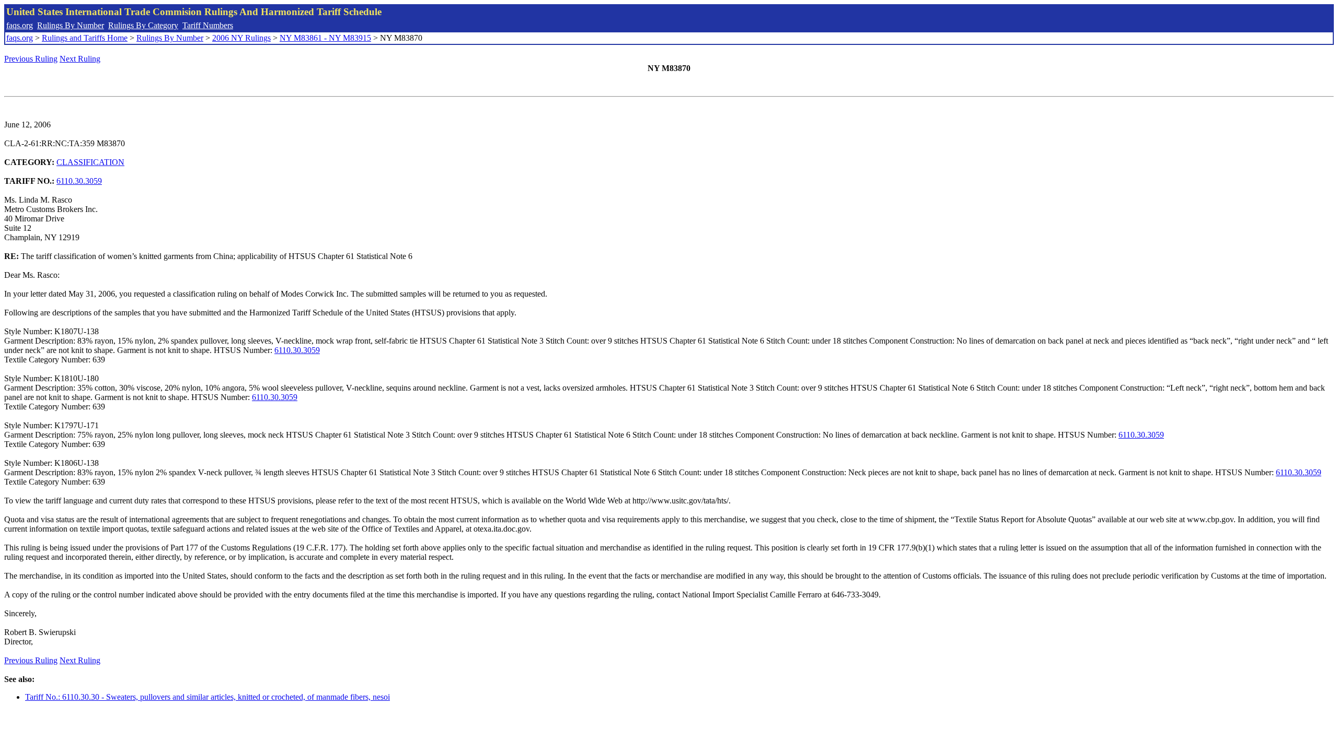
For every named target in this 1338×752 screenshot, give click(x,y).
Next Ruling (80, 58)
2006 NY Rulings (241, 37)
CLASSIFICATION (90, 162)
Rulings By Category (143, 25)
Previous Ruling (30, 58)
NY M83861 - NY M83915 (325, 37)
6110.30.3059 (79, 181)
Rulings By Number (70, 25)
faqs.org (19, 25)
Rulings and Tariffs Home (85, 37)
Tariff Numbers (207, 25)
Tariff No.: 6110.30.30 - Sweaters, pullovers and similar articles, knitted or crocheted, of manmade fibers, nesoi (207, 696)
